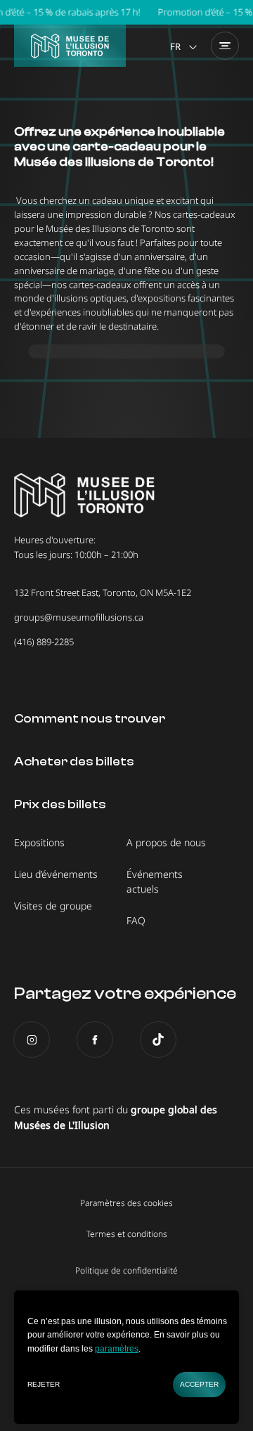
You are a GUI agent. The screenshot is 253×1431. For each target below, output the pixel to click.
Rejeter (43, 1384)
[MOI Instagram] (31, 1039)
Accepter (199, 1384)
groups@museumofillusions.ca (78, 617)
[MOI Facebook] (94, 1039)
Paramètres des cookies (126, 1203)
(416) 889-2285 (44, 641)
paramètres (116, 1349)
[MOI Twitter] (158, 1039)
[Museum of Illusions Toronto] (70, 46)
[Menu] (225, 46)
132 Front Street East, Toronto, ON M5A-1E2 (102, 592)
